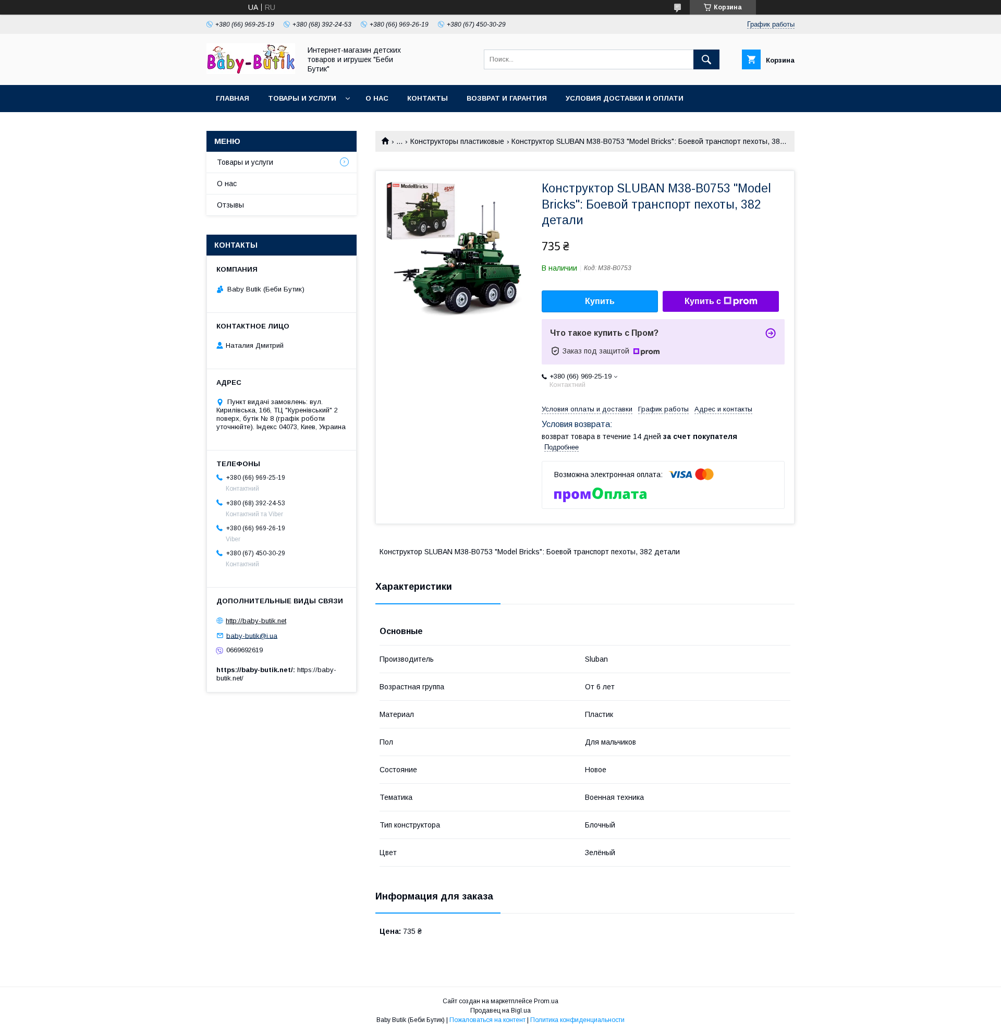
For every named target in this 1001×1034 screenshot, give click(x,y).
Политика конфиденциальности (577, 1020)
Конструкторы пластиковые (457, 141)
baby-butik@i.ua (251, 635)
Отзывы (230, 205)
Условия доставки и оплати (624, 98)
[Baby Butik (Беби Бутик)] (250, 71)
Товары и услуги (302, 98)
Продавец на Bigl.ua (500, 1010)
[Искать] (706, 59)
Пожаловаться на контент (487, 1020)
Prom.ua (546, 1001)
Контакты (427, 98)
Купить (600, 301)
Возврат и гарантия (507, 98)
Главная (232, 98)
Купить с (703, 301)
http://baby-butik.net (256, 621)
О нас (376, 98)
